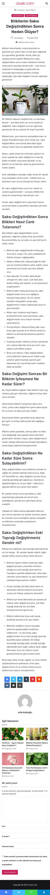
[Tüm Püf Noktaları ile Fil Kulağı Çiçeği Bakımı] (37, 759)
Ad (4, 826)
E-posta (6, 836)
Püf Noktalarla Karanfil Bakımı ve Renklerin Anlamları (12, 770)
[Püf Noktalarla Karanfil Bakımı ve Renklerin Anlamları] (13, 759)
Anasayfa (20, 10)
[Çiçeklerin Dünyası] (25, 3)
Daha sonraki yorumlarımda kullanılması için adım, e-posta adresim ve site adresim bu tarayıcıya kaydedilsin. (25, 860)
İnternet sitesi (8, 846)
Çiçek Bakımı (30, 10)
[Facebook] (7, 679)
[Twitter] (13, 679)
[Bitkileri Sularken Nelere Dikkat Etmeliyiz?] (37, 734)
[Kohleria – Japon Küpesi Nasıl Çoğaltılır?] (13, 734)
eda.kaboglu (18, 38)
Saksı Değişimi (31, 16)
